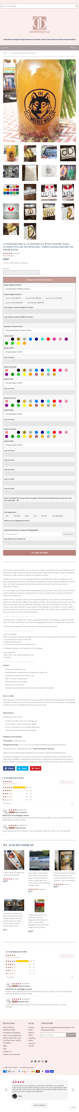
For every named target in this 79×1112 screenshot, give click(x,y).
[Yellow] (18, 343)
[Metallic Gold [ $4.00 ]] (24, 370)
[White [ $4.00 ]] (12, 370)
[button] (8, 253)
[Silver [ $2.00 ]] (30, 401)
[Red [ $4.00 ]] (54, 370)
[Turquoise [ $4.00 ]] (48, 370)
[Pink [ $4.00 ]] (60, 370)
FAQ (5, 1049)
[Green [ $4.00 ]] (12, 374)
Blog (5, 1046)
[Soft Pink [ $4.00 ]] (66, 370)
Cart (75, 48)
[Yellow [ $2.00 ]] (24, 405)
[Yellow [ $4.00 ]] (24, 374)
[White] (6, 339)
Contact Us (7, 1051)
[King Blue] (36, 339)
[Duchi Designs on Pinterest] (39, 1062)
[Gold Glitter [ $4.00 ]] (54, 374)
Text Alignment (10, 512)
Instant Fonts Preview (11, 1054)
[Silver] (24, 339)
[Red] (48, 339)
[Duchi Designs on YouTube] (46, 1062)
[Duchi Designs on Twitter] (32, 1062)
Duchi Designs (13, 1067)
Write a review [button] (66, 782)
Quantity (6, 268)
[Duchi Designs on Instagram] (43, 1062)
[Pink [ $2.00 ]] (60, 401)
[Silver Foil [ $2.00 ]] (48, 405)
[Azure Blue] (30, 339)
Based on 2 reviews (10, 784)
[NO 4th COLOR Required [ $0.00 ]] (6, 432)
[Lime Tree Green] (12, 343)
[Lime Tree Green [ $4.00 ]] (18, 374)
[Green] (6, 343)
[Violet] (66, 339)
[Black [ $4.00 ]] (18, 370)
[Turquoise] (42, 339)
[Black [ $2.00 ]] (18, 401)
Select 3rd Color (10, 398)
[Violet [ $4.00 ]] (6, 374)
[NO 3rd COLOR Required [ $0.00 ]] (6, 401)
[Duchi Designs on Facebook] (35, 1062)
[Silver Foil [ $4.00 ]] (48, 374)
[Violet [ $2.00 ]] (6, 405)
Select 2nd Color (10, 367)
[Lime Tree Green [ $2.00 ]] (18, 405)
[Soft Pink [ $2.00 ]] (66, 401)
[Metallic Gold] (18, 339)
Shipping (6, 263)
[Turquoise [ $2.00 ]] (48, 401)
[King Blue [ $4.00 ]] (42, 370)
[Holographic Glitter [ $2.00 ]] (60, 405)
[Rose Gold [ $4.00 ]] (36, 374)
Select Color (9, 336)
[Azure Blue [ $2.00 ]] (36, 401)
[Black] (12, 339)
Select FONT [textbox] (9, 348)
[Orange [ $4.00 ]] (30, 374)
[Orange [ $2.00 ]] (30, 405)
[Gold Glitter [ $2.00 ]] (54, 405)
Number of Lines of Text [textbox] (13, 326)
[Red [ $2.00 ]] (54, 401)
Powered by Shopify (26, 1067)
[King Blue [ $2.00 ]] (42, 401)
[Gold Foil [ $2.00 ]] (42, 405)
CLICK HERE (24, 745)
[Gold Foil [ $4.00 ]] (42, 374)
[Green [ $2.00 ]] (12, 405)
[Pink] (54, 339)
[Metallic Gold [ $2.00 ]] (24, 401)
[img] (14, 810)
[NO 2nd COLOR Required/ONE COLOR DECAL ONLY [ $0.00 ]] (6, 370)
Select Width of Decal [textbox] (13, 285)
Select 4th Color (10, 429)
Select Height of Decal (13, 294)
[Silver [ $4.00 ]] (30, 370)
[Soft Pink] (60, 339)
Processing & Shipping (11, 1033)
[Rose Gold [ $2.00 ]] (36, 405)
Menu (6, 48)
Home (5, 53)
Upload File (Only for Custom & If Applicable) (21, 530)
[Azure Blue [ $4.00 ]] (36, 370)
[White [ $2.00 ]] (12, 401)
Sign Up (71, 1035)
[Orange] (24, 343)
